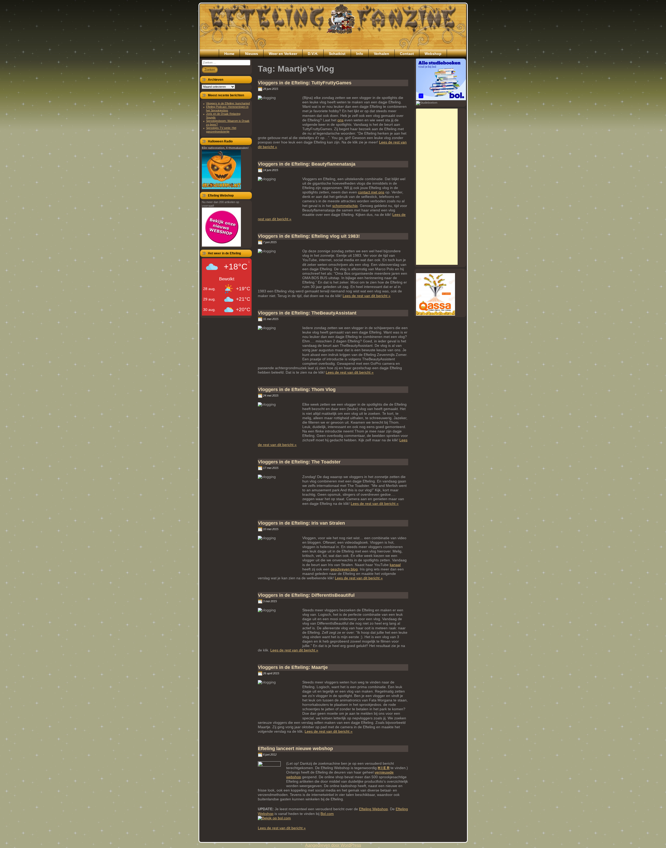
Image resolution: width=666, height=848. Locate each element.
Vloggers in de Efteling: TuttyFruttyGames (304, 82)
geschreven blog (344, 569)
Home (229, 54)
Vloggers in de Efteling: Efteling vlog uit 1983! (309, 236)
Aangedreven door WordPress (333, 845)
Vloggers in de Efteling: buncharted (228, 103)
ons (340, 120)
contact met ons (371, 192)
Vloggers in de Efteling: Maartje (293, 667)
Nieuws (251, 54)
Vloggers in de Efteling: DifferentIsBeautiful (306, 595)
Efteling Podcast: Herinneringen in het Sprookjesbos (227, 108)
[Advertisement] (437, 187)
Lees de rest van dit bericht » (366, 296)
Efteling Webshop (373, 809)
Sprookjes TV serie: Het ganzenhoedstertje (221, 129)
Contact (407, 54)
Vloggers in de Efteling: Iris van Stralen (301, 523)
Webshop (433, 54)
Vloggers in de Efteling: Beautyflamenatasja (306, 164)
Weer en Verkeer (283, 54)
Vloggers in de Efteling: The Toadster (299, 461)
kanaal (395, 565)
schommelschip (345, 206)
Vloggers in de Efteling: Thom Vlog (297, 389)
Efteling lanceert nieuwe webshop (295, 748)
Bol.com (327, 814)
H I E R (383, 768)
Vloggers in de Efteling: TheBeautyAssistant (307, 313)
